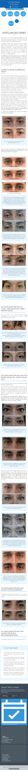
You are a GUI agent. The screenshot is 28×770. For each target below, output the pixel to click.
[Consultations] (14, 749)
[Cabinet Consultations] (14, 731)
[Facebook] (17, 21)
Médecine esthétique (17, 14)
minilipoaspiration (11, 53)
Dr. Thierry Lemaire (14, 2)
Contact (11, 23)
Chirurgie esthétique (10, 14)
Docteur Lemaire (4, 14)
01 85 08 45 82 (14, 7)
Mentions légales (18, 766)
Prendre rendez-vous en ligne (15, 9)
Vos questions (23, 14)
